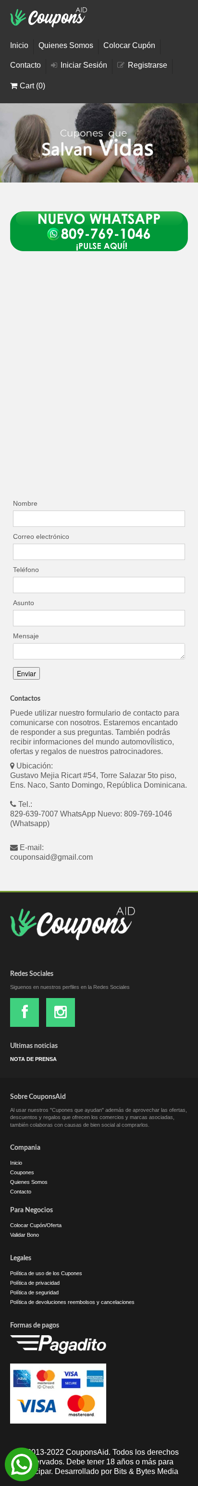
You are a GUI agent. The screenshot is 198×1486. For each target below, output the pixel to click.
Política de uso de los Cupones (46, 1273)
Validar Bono (24, 1235)
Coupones (22, 1172)
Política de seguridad (34, 1292)
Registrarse (147, 65)
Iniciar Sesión (84, 65)
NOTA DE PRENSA (33, 1059)
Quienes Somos (65, 45)
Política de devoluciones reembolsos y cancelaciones (72, 1302)
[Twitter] (60, 1012)
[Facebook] (24, 1012)
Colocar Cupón (129, 45)
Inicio (19, 45)
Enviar (26, 673)
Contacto (25, 65)
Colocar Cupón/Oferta (36, 1225)
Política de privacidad (35, 1283)
